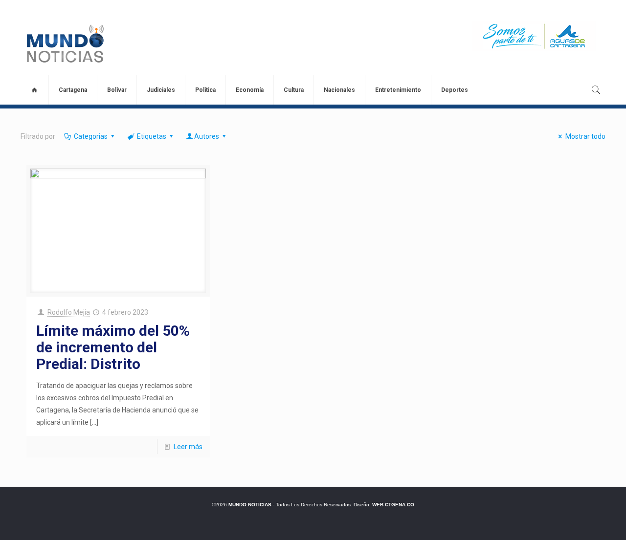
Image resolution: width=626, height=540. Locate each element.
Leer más (188, 447)
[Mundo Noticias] (64, 43)
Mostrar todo (585, 136)
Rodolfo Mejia (68, 312)
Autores (206, 136)
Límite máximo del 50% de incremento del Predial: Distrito (113, 347)
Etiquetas (151, 136)
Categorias (91, 136)
